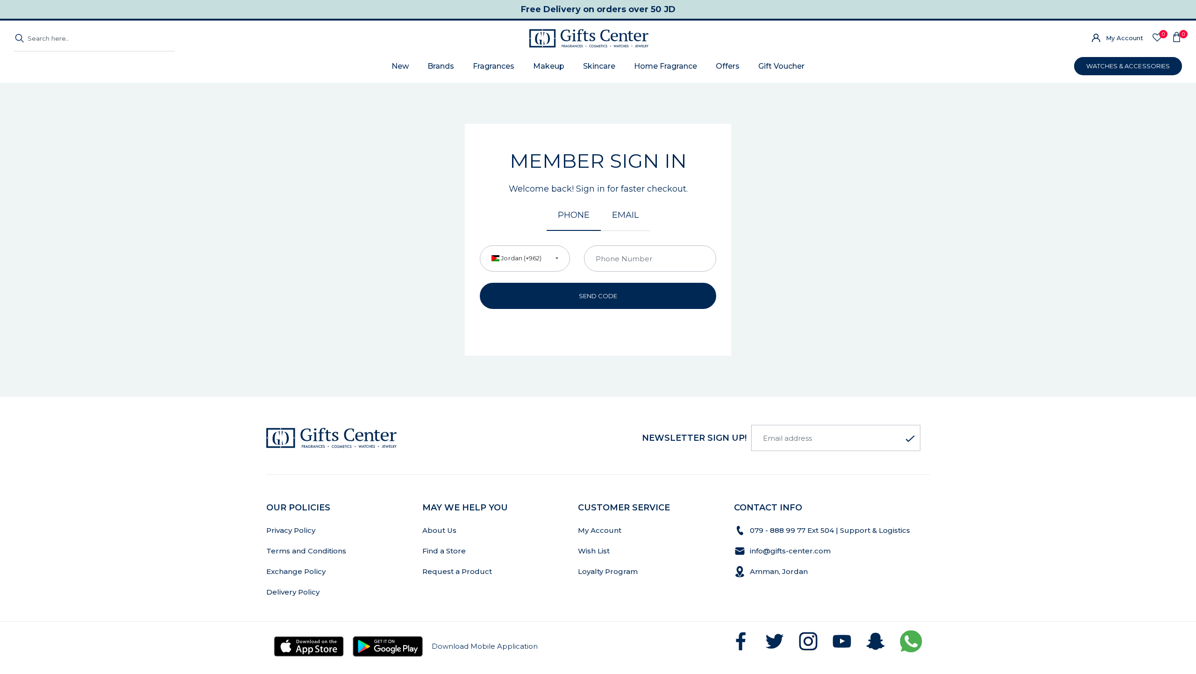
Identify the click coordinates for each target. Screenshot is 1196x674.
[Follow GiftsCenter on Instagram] (808, 641)
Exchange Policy (296, 571)
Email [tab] (625, 215)
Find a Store (444, 550)
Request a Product (457, 571)
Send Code (598, 296)
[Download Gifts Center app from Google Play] (388, 646)
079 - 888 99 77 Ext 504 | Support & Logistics (831, 530)
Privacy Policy (290, 530)
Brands (440, 66)
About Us (439, 530)
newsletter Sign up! (694, 438)
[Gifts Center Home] (588, 38)
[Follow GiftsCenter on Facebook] (741, 641)
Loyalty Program (608, 571)
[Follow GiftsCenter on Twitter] (774, 641)
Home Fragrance (665, 66)
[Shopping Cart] (1176, 38)
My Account (1124, 38)
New (400, 66)
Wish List (594, 550)
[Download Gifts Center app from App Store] (309, 646)
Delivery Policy (293, 592)
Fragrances (493, 66)
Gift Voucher (781, 66)
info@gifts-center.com (790, 550)
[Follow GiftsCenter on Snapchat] (875, 641)
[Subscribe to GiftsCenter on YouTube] (842, 641)
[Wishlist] (1157, 38)
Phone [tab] (574, 215)
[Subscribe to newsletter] (910, 439)
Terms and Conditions (306, 550)
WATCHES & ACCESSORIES (1128, 66)
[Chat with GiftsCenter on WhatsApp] (911, 641)
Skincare (599, 66)
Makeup (548, 66)
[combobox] (525, 258)
